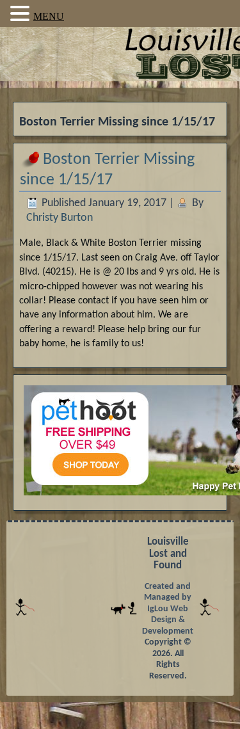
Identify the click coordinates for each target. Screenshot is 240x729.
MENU (48, 16)
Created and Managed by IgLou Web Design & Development (167, 609)
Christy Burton (59, 218)
